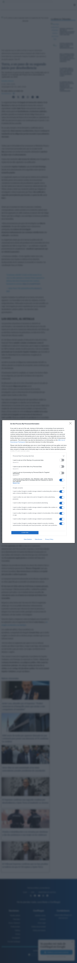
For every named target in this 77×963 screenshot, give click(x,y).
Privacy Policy (49, 539)
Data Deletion (28, 539)
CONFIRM (25, 532)
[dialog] (38, 481)
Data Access (38, 539)
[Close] (71, 424)
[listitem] (38, 456)
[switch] (61, 460)
